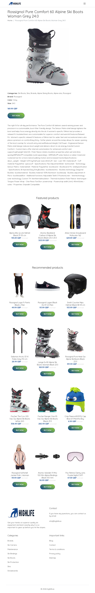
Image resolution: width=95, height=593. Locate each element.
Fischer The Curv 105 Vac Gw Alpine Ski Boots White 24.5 (20, 418)
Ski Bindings (12, 553)
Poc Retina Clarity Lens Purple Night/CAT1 (75, 474)
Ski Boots (22, 93)
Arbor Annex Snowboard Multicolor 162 (75, 234)
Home (10, 20)
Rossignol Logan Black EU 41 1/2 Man (47, 303)
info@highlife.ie (55, 521)
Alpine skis (58, 93)
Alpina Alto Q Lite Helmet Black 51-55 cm (19, 234)
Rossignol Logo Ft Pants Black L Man (19, 303)
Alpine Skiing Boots (45, 93)
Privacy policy (54, 553)
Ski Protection (13, 562)
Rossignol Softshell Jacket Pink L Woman (20, 474)
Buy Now (16, 116)
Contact (52, 545)
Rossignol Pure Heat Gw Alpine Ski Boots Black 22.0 (75, 359)
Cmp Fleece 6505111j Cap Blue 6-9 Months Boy (75, 417)
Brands (33, 93)
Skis (28, 93)
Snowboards (13, 571)
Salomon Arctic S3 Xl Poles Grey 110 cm (19, 357)
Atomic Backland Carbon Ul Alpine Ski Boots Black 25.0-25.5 (47, 235)
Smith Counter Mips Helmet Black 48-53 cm (75, 303)
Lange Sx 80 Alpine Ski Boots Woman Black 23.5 (47, 363)
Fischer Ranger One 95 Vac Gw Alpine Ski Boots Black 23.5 (47, 418)
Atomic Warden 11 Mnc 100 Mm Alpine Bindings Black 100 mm (47, 475)
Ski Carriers (12, 545)
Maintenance (13, 549)
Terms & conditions (57, 549)
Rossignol (67, 93)
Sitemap (52, 558)
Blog (51, 541)
